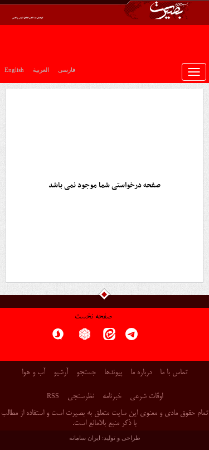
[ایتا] (109, 337)
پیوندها (113, 373)
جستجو (86, 373)
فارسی (66, 69)
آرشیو (61, 373)
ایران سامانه (84, 437)
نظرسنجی (80, 396)
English (14, 69)
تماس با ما (173, 373)
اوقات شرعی (146, 396)
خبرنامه (112, 396)
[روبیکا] (84, 338)
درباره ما (141, 373)
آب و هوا (33, 373)
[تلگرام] (131, 337)
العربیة (41, 69)
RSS (53, 396)
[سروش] (58, 338)
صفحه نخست (93, 317)
